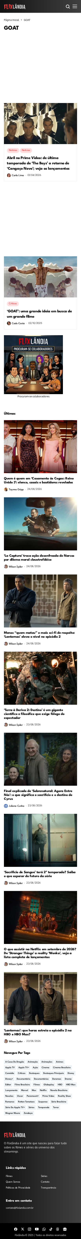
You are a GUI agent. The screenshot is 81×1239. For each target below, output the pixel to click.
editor (8, 1085)
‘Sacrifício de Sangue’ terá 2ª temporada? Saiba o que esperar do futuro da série (39, 874)
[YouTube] (37, 1229)
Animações (46, 1062)
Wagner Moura (12, 1113)
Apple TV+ (23, 1068)
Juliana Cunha (16, 806)
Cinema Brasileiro (62, 1068)
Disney (71, 1073)
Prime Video (48, 1096)
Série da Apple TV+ (15, 1108)
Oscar (20, 1096)
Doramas (56, 1079)
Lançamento (11, 1090)
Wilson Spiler (16, 567)
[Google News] (65, 1229)
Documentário (23, 1079)
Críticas (21, 1073)
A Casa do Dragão (14, 1062)
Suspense (43, 1102)
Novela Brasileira (58, 1090)
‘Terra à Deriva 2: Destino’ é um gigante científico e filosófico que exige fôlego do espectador (34, 714)
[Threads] (57, 1229)
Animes (59, 1062)
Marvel (24, 1090)
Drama (68, 1079)
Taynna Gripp (16, 489)
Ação (35, 1068)
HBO (60, 1085)
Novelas (9, 1096)
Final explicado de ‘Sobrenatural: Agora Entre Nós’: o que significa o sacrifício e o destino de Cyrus (38, 795)
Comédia (9, 1073)
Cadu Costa (18, 323)
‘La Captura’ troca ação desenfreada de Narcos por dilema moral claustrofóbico (39, 557)
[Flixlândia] (15, 6)
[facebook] (15, 1229)
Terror (56, 1108)
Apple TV (10, 1068)
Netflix (43, 1090)
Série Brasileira (58, 1102)
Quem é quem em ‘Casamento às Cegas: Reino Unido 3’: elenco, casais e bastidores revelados (39, 480)
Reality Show (64, 1096)
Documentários (41, 1079)
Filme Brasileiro (22, 1085)
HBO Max (70, 1085)
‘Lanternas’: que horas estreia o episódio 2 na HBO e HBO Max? (37, 1032)
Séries (31, 1108)
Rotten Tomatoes (26, 1102)
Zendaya (28, 1113)
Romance (9, 1102)
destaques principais (53, 1073)
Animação (33, 1062)
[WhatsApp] (44, 1229)
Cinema (45, 1068)
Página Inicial (11, 19)
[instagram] (29, 1229)
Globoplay (49, 1085)
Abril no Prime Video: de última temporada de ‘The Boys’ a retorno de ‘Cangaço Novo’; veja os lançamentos (38, 163)
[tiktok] (51, 1229)
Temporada (43, 1108)
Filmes (37, 1085)
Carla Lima (18, 175)
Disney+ (9, 1079)
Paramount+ (33, 1096)
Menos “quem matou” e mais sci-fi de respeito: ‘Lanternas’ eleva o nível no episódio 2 (39, 634)
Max (34, 1090)
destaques (34, 1073)
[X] (22, 1229)
